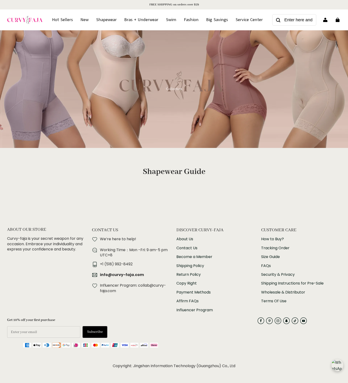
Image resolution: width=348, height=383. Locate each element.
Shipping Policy (190, 265)
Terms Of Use (273, 301)
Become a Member (194, 256)
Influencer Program (194, 310)
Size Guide (270, 256)
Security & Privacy (278, 274)
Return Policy (188, 274)
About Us (184, 239)
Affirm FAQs (187, 301)
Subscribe (95, 332)
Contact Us (186, 248)
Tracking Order (275, 248)
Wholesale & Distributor (283, 292)
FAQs (266, 265)
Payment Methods (193, 292)
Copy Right (186, 283)
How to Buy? (272, 239)
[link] (249, 20)
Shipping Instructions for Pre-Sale (292, 283)
